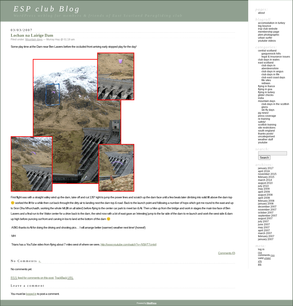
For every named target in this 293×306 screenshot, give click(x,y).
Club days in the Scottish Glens (275, 106)
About (261, 12)
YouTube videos (267, 40)
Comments (266, 255)
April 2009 (264, 191)
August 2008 (265, 194)
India (261, 98)
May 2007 (264, 227)
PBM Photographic (268, 34)
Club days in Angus (272, 71)
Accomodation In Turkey (271, 22)
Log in (261, 249)
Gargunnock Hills (271, 53)
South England (266, 130)
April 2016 (264, 171)
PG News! (263, 112)
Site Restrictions (266, 127)
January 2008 (265, 203)
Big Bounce (264, 25)
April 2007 (264, 230)
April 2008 (264, 197)
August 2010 (265, 183)
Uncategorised (266, 136)
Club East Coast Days (273, 77)
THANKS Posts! (265, 133)
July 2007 (263, 221)
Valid (264, 258)
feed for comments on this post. (32, 277)
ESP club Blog (47, 8)
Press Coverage (267, 115)
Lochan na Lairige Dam (32, 35)
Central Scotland (267, 50)
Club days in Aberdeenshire (270, 67)
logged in (31, 293)
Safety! (262, 121)
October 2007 (265, 212)
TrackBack (64, 277)
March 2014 (265, 180)
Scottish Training (267, 124)
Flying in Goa (265, 89)
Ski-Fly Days (267, 109)
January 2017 (265, 168)
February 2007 (266, 236)
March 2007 (265, 233)
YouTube (262, 142)
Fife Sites (266, 80)
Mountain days (33, 39)
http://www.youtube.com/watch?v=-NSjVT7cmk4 (128, 244)
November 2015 (267, 174)
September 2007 (267, 215)
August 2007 (265, 218)
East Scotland (265, 62)
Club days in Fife (270, 74)
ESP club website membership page (268, 30)
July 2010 (263, 186)
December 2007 (267, 206)
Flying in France (266, 86)
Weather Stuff (265, 139)
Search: (262, 149)
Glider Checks (265, 95)
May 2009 (264, 188)
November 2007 (267, 209)
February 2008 (266, 200)
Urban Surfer (265, 37)
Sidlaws (265, 83)
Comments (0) (226, 253)
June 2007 (264, 224)
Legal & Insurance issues (275, 56)
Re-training (264, 118)
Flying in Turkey (266, 92)
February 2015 (266, 177)
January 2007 (265, 239)
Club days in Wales (268, 59)
